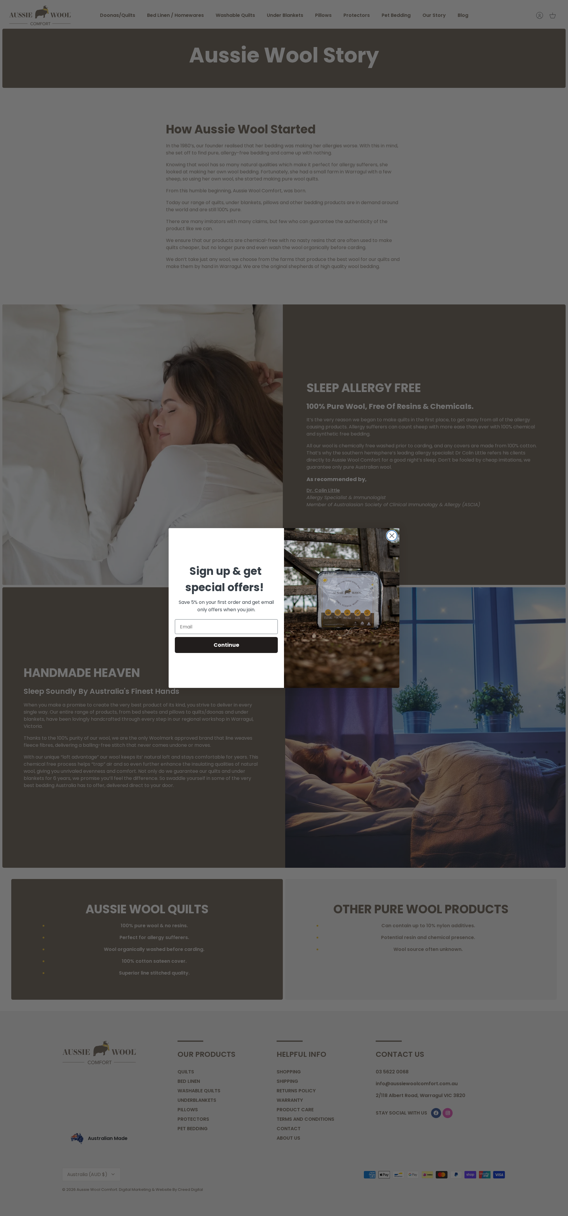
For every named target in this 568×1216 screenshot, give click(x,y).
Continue (226, 645)
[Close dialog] (392, 535)
